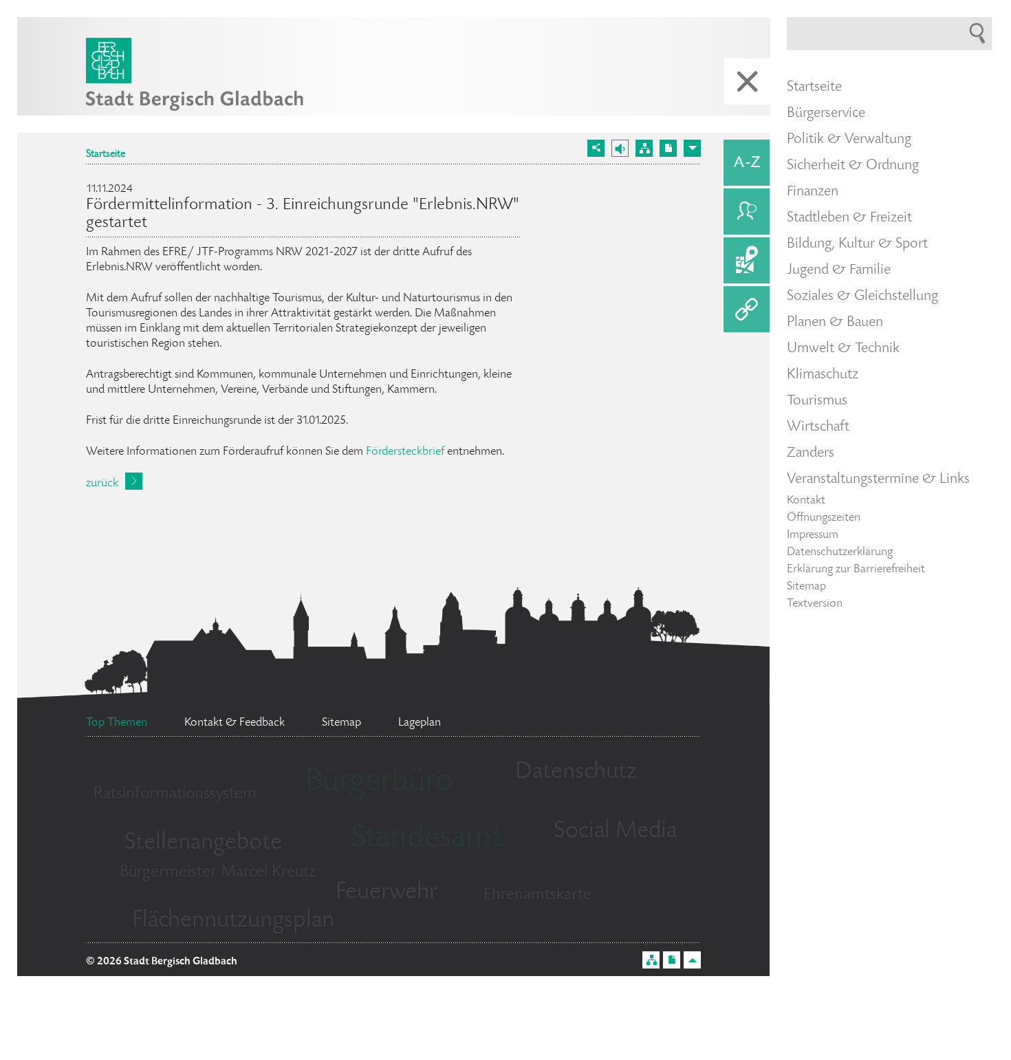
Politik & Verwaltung (849, 139)
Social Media (615, 831)
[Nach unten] (692, 148)
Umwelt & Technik (843, 348)
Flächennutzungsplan (233, 921)
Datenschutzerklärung (840, 552)
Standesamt (426, 839)
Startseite (105, 154)
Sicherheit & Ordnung (853, 165)
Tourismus (817, 401)
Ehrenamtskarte (537, 895)
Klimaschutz (822, 374)
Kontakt (806, 501)
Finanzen (812, 191)
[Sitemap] (644, 148)
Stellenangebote (203, 843)
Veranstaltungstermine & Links (878, 479)
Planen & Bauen (835, 322)
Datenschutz (576, 772)
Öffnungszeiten (823, 518)
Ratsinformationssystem (175, 794)
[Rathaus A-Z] (747, 163)
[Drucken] (668, 148)
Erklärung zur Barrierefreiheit (856, 569)
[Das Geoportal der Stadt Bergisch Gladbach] (747, 260)
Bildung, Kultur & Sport (857, 244)
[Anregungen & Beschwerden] (747, 211)
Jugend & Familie (839, 270)
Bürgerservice (826, 113)
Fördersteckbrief (405, 452)
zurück (102, 483)
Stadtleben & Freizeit (849, 218)
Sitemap (806, 587)
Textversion (814, 604)
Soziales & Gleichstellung (862, 296)
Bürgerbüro (379, 782)
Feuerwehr (386, 892)
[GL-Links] (747, 309)
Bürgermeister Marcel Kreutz (218, 872)
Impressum (812, 535)
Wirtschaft (818, 427)
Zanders (810, 453)
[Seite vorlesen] (620, 148)
